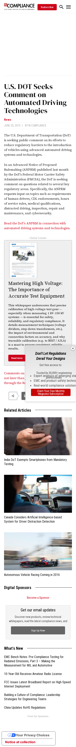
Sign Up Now (38, 630)
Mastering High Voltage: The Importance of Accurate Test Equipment (36, 289)
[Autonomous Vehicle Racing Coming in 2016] (38, 551)
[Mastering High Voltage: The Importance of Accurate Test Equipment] (23, 260)
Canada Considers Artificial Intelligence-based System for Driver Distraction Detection (33, 519)
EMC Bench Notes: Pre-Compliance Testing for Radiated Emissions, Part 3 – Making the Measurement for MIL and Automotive (34, 661)
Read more (16, 358)
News (7, 119)
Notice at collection (20, 742)
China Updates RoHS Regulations (25, 707)
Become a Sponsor (38, 597)
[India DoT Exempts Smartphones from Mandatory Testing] (38, 436)
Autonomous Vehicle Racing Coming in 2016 (32, 575)
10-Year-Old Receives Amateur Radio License (33, 674)
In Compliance (37, 125)
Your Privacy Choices (32, 735)
